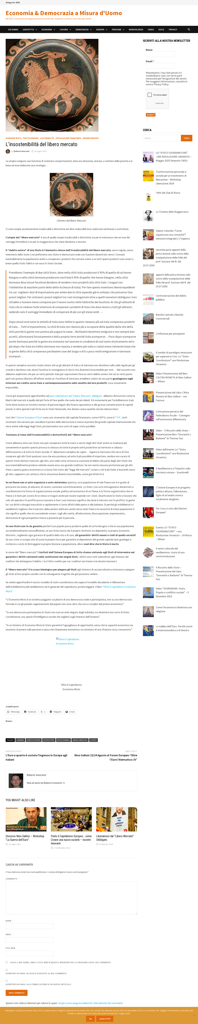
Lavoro (64, 29)
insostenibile (63, 740)
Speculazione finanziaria (68, 138)
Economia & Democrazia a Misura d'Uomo (64, 13)
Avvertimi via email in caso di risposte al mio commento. (36, 973)
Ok (90, 1018)
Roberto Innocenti (21, 151)
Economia (47, 29)
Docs (161, 29)
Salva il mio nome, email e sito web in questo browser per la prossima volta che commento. (60, 962)
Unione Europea (91, 138)
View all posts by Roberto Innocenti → (46, 782)
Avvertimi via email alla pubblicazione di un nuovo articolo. (39, 984)
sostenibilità (47, 138)
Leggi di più (104, 1018)
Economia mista (13, 138)
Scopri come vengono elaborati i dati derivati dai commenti (90, 1003)
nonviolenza (136, 29)
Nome (9, 920)
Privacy (173, 29)
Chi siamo (13, 29)
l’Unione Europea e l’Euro (29, 417)
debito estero (33, 740)
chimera (20, 740)
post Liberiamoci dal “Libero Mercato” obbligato (76, 395)
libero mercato (80, 740)
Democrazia (82, 29)
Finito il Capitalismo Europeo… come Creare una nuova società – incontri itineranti (71, 839)
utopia (93, 740)
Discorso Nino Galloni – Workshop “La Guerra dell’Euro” (25, 837)
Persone (116, 29)
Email (9, 934)
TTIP (117, 417)
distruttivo (48, 740)
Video (151, 29)
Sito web (10, 948)
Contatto (28, 29)
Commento (12, 878)
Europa (100, 29)
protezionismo (31, 138)
